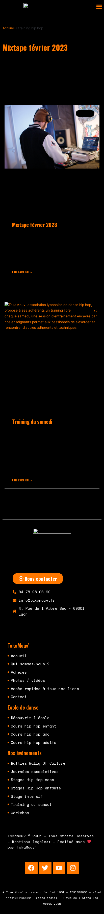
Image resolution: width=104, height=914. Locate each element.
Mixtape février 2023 (34, 224)
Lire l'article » (22, 272)
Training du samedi (32, 421)
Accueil (8, 28)
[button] (99, 7)
